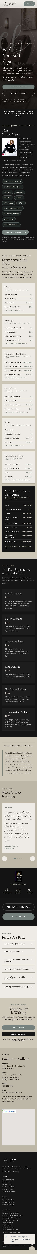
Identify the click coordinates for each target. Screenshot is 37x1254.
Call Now (29, 4)
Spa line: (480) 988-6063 (10, 1213)
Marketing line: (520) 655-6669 (12, 1215)
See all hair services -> (14, 445)
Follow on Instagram (18, 907)
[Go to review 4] (21, 858)
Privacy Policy (6, 1225)
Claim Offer (18, 917)
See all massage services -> (16, 343)
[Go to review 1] (15, 858)
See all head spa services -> (16, 378)
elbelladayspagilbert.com (10, 1220)
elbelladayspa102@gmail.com (12, 1092)
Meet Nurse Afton (18, 93)
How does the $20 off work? (18, 944)
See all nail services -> (14, 310)
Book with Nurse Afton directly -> (18, 547)
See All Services (18, 1034)
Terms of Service (7, 1227)
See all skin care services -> (16, 412)
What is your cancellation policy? (18, 987)
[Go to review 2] (17, 858)
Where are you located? (18, 952)
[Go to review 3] (19, 858)
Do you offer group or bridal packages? (18, 978)
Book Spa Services (18, 87)
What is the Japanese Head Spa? (18, 969)
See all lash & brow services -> (17, 480)
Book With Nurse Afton (15, 232)
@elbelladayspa (7, 1222)
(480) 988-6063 (7, 1086)
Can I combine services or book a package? (18, 960)
